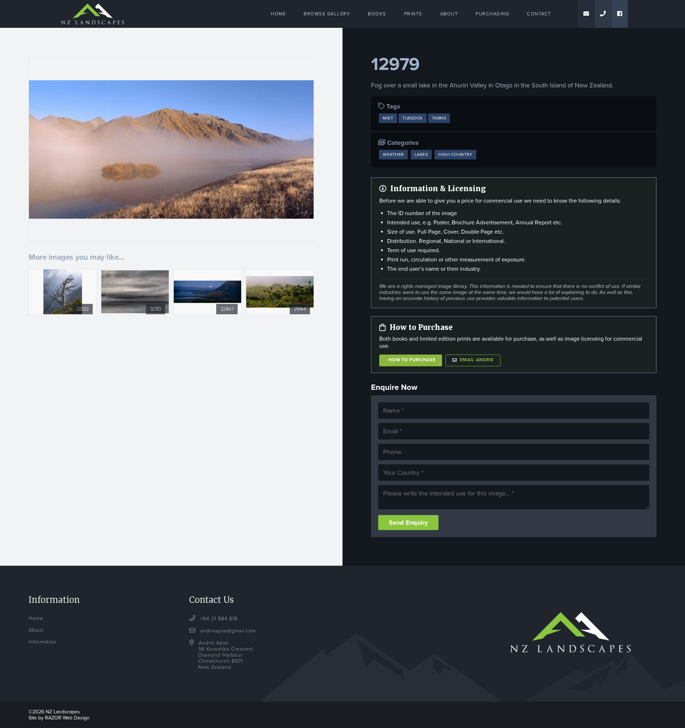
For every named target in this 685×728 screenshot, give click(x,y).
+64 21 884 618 (218, 619)
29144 (300, 309)
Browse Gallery (327, 14)
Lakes (421, 154)
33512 (83, 309)
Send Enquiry (408, 522)
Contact (539, 14)
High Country (455, 154)
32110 (155, 309)
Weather (393, 154)
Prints (413, 14)
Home (278, 14)
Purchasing (492, 14)
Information (43, 642)
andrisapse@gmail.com (228, 631)
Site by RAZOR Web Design (59, 718)
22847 (227, 309)
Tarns (439, 118)
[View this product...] (62, 272)
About (449, 14)
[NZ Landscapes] (92, 4)
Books (377, 14)
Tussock (412, 118)
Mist (388, 118)
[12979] (171, 149)
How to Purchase (412, 360)
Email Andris (477, 360)
